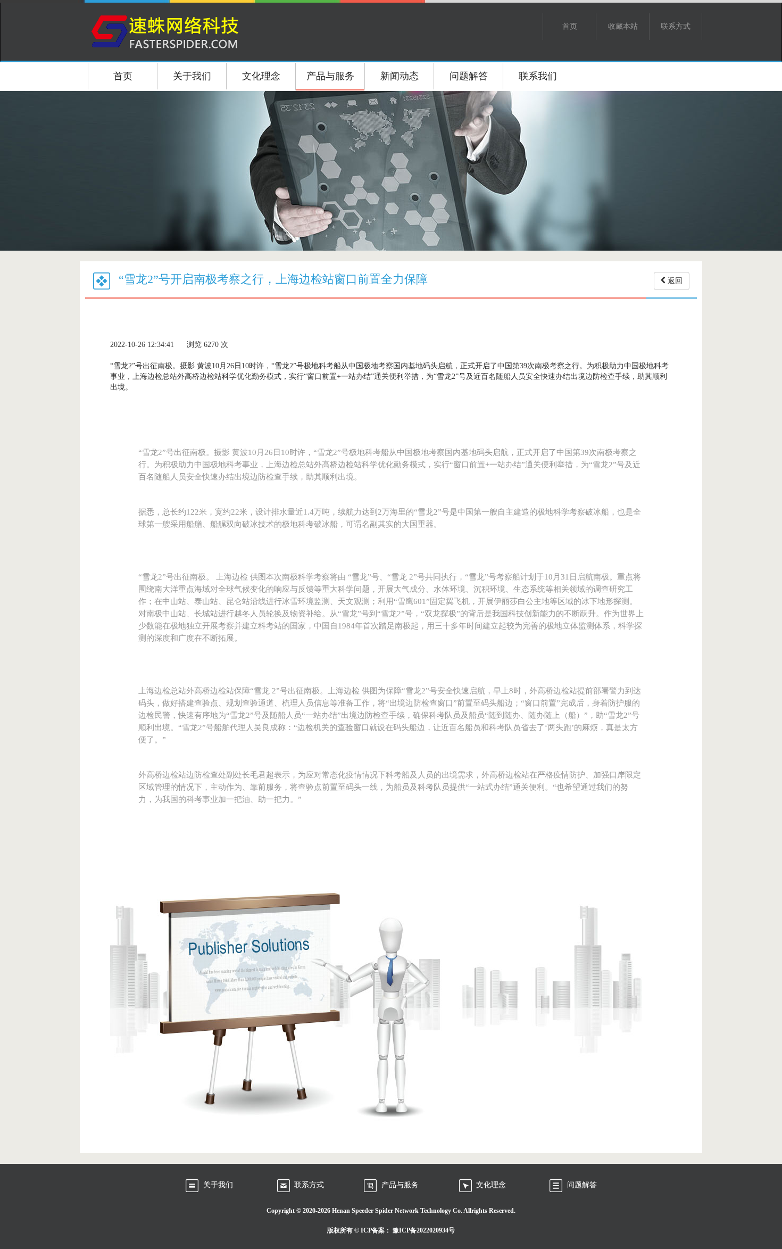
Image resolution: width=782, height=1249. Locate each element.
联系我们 (538, 76)
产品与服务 (330, 76)
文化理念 (261, 76)
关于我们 (192, 76)
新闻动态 (399, 76)
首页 (569, 26)
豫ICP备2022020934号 (424, 1230)
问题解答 (469, 76)
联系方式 (676, 26)
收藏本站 (623, 26)
